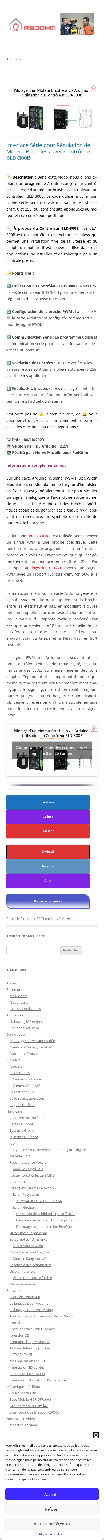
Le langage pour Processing (31, 1309)
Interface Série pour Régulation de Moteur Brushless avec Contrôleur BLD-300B (48, 151)
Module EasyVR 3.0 (28, 1168)
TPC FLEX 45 (22, 1354)
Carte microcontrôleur (27, 1117)
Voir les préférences (52, 1523)
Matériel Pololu (22, 1156)
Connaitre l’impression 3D (30, 1341)
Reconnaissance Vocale (28, 1162)
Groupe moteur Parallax (29, 1405)
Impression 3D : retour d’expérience (38, 1380)
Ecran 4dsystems (26, 1194)
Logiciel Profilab (22, 1104)
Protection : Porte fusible (32, 1277)
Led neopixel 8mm (24, 1028)
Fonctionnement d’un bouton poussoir (47, 1220)
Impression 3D (17, 1335)
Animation (14, 1015)
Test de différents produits (31, 1348)
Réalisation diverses (25, 1008)
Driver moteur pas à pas (28, 1232)
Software (13, 1290)
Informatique (16, 1322)
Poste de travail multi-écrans (32, 1329)
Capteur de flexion (27, 1079)
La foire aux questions (27, 1098)
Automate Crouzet (24, 1053)
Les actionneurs (22, 1092)
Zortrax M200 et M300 (27, 1373)
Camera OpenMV (26, 1085)
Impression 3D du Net (27, 1367)
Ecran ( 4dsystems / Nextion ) (33, 1188)
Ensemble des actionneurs (30, 1264)
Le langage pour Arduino (29, 1303)
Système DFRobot (24, 1136)
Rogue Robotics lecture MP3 (32, 1175)
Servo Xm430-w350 (28, 1245)
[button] (96, 1435)
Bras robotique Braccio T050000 (34, 1412)
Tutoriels (13, 1060)
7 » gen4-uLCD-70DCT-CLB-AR (39, 1200)
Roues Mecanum (23, 1393)
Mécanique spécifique (23, 1386)
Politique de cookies (49, 1534)
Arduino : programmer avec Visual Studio (42, 1316)
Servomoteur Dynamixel (29, 1239)
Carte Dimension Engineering (32, 1252)
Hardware (14, 1111)
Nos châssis (19, 1002)
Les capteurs (20, 1072)
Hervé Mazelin (62, 918)
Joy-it (14, 1143)
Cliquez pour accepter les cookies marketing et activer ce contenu (52, 750)
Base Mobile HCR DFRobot (30, 1399)
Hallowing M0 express (27, 1021)
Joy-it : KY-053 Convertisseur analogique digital (49, 1149)
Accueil (11, 983)
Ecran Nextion (24, 1207)
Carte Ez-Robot (21, 1124)
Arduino (16, 1066)
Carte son (17, 1181)
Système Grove (22, 1130)
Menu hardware (22, 1284)
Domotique (15, 1034)
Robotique (14, 989)
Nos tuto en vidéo (20, 1418)
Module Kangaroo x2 (29, 1258)
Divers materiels (22, 1271)
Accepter (52, 1494)
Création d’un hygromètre (30, 1047)
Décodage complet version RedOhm (44, 1226)
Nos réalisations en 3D (27, 1361)
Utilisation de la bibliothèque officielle (45, 1213)
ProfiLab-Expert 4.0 (25, 1296)
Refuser (52, 1509)
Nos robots (18, 995)
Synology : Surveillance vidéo (32, 1040)
